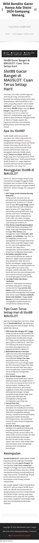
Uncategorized (17, 53)
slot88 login (9, 55)
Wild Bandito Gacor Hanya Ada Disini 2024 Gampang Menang (18, 9)
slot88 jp (27, 140)
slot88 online (18, 55)
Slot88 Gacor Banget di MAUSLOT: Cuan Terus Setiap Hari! (17, 63)
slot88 (28, 53)
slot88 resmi (26, 55)
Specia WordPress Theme (20, 535)
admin (7, 53)
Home (7, 34)
